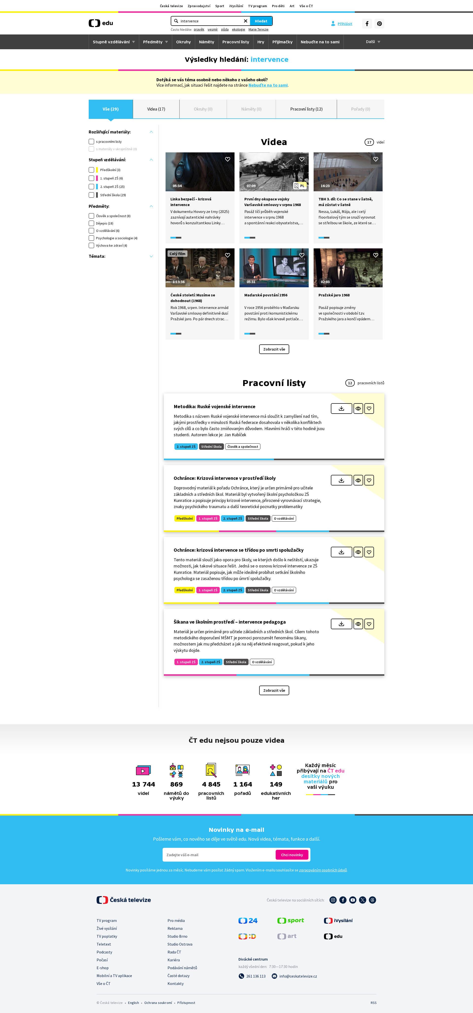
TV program (257, 6)
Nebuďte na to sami (268, 85)
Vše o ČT (306, 6)
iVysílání (236, 6)
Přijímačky (282, 42)
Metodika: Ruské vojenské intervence (214, 406)
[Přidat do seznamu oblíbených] (228, 159)
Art (292, 6)
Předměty (153, 42)
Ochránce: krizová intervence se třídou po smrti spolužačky (239, 550)
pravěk (199, 29)
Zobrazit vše (274, 349)
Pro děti (278, 6)
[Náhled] (358, 408)
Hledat (261, 20)
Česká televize (171, 6)
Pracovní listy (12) (306, 109)
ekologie (238, 29)
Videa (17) (156, 109)
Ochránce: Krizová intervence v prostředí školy (225, 478)
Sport (219, 6)
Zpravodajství (199, 6)
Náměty (206, 42)
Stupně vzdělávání (111, 42)
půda (225, 29)
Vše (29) (110, 109)
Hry (260, 42)
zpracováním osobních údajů (323, 870)
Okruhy (183, 42)
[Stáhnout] (341, 408)
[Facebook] (367, 24)
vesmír (213, 29)
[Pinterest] (379, 24)
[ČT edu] (101, 25)
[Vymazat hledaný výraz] (245, 20)
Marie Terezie (259, 29)
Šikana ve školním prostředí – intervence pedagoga (230, 622)
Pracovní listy (235, 42)
